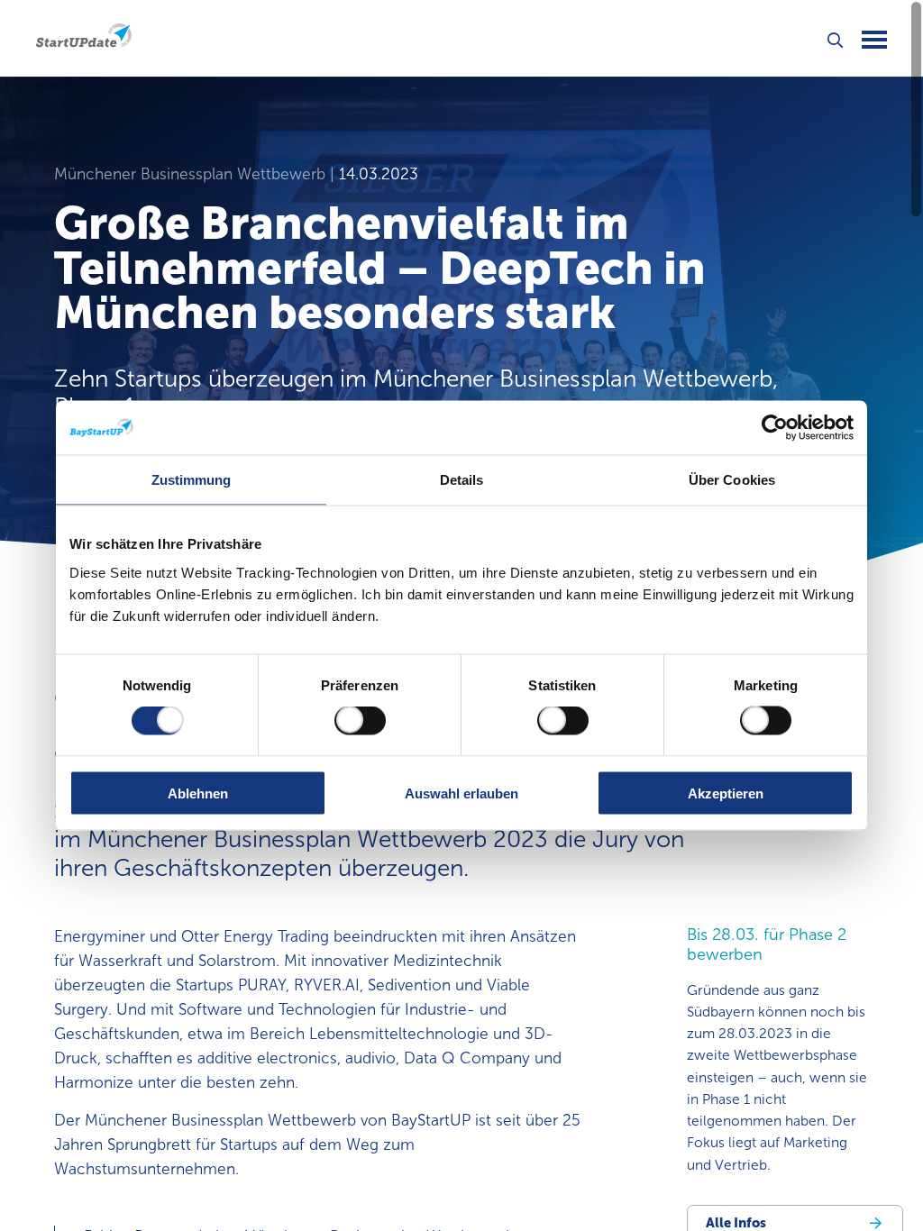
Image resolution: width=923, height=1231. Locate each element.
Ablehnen (198, 792)
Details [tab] (462, 480)
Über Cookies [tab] (732, 480)
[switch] (360, 721)
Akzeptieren (725, 792)
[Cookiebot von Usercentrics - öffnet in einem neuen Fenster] (775, 428)
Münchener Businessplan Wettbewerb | (196, 174)
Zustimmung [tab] (191, 480)
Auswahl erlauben (461, 792)
